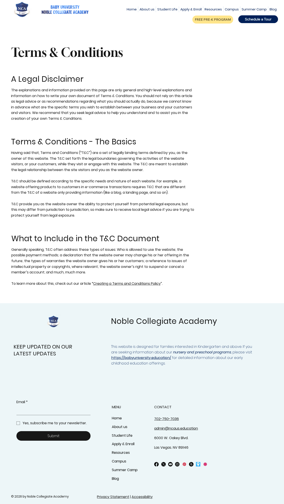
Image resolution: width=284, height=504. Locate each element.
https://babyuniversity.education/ (141, 357)
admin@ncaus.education (176, 428)
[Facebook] (156, 464)
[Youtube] (170, 464)
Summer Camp (125, 469)
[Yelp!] (191, 464)
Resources (121, 452)
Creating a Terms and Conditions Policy (127, 283)
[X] (163, 464)
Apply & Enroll (123, 443)
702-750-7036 (166, 418)
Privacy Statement (113, 496)
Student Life (122, 435)
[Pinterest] (184, 464)
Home (117, 418)
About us (119, 426)
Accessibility (142, 496)
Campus (119, 461)
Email (22, 402)
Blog (115, 478)
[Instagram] (177, 464)
